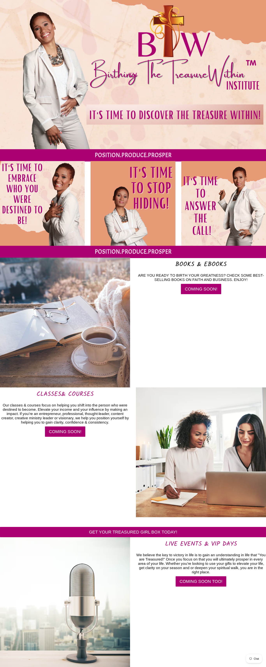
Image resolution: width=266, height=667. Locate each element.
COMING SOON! (201, 289)
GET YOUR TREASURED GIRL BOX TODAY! (133, 532)
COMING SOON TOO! (201, 581)
